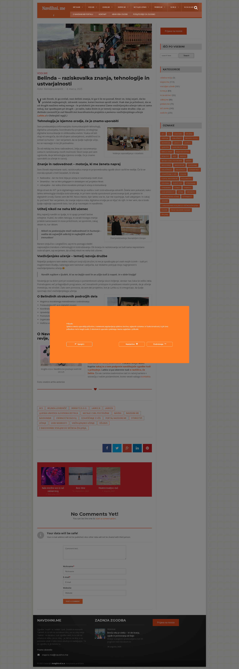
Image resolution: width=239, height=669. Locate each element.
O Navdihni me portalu (83, 14)
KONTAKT (102, 14)
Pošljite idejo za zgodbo (144, 14)
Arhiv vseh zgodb (120, 14)
